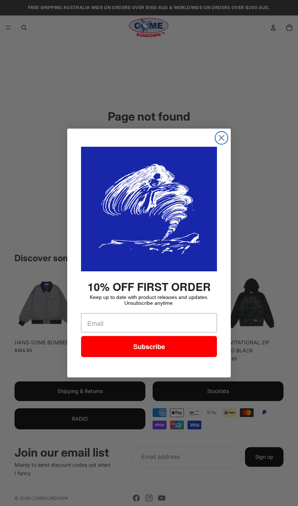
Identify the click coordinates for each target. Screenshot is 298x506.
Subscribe (149, 346)
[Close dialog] (221, 137)
